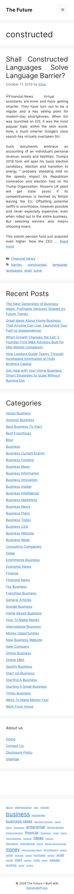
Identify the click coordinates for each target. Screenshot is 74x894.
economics (19, 827)
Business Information (22, 473)
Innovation (12, 843)
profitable (39, 855)
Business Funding (20, 460)
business (18, 814)
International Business (23, 627)
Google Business (19, 607)
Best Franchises (18, 433)
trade (36, 860)
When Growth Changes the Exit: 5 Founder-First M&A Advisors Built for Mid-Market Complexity (35, 342)
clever (58, 822)
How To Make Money (22, 620)
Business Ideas (18, 467)
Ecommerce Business (23, 560)
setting (50, 855)
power (28, 855)
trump (45, 860)
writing (29, 865)
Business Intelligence (22, 493)
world (21, 865)
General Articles (18, 600)
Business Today (18, 520)
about (9, 807)
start (18, 860)
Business (13, 447)
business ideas (19, 821)
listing (40, 844)
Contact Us (15, 746)
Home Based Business (24, 613)
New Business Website (24, 640)
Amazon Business (20, 420)
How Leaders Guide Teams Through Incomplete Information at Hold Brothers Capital (35, 359)
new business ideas (32, 850)
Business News (18, 507)
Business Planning (43, 822)
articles (44, 807)
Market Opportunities (55, 844)
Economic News (18, 567)
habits (64, 833)
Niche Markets (51, 850)
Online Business (18, 653)
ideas (38, 838)
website (55, 860)
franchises (45, 833)
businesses (38, 815)
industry (49, 838)
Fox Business (16, 587)
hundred (27, 838)
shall (28, 271)
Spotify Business (19, 667)
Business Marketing (21, 500)
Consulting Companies (23, 547)
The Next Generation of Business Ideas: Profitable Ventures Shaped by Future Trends (35, 309)
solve (38, 271)
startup (27, 860)
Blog (9, 440)
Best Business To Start (24, 427)
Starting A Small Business (26, 687)
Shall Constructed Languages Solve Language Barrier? (37, 67)
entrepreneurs (55, 827)
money (13, 849)
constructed (37, 265)
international (27, 843)
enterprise (35, 827)
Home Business (13, 838)
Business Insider (19, 487)
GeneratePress (37, 888)
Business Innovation (21, 480)
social (9, 860)
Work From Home (19, 707)
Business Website (20, 533)
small (60, 855)
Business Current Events (25, 453)
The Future (19, 10)
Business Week (18, 540)
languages (14, 271)
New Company (17, 647)
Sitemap (12, 759)
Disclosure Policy (19, 752)
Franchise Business (21, 593)
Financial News (23, 259)
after (36, 807)
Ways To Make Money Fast (27, 700)
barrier (16, 265)
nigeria (63, 850)
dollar (9, 827)
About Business (18, 413)
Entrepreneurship (14, 833)
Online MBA (15, 660)
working (11, 865)
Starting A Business (21, 680)
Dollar (10, 553)
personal (19, 855)
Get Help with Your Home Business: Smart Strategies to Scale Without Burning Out (34, 375)
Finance (12, 573)
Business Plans (18, 513)
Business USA (17, 527)
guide (56, 833)
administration (23, 807)
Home (10, 739)
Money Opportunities (22, 633)
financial (31, 832)
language (59, 265)
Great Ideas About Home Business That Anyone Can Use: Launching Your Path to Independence (36, 326)
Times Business (18, 693)
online (9, 855)
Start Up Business (20, 673)
